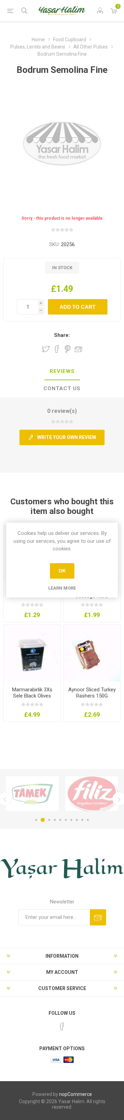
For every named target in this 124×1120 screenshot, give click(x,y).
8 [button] (77, 820)
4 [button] (55, 820)
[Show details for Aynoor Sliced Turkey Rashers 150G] (91, 653)
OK (62, 570)
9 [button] (82, 820)
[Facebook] (62, 1026)
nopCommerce (75, 1094)
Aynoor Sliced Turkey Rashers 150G (92, 693)
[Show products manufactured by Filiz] (91, 793)
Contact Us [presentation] (62, 388)
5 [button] (60, 820)
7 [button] (71, 820)
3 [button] (48, 820)
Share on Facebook (57, 349)
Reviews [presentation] (62, 371)
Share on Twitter (46, 349)
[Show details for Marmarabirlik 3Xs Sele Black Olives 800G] (32, 653)
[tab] (62, 371)
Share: (62, 335)
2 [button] (42, 820)
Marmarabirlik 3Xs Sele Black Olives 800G (32, 696)
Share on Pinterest (67, 349)
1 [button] (36, 820)
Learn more (62, 588)
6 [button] (66, 820)
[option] (32, 793)
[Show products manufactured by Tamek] (32, 793)
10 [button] (88, 820)
